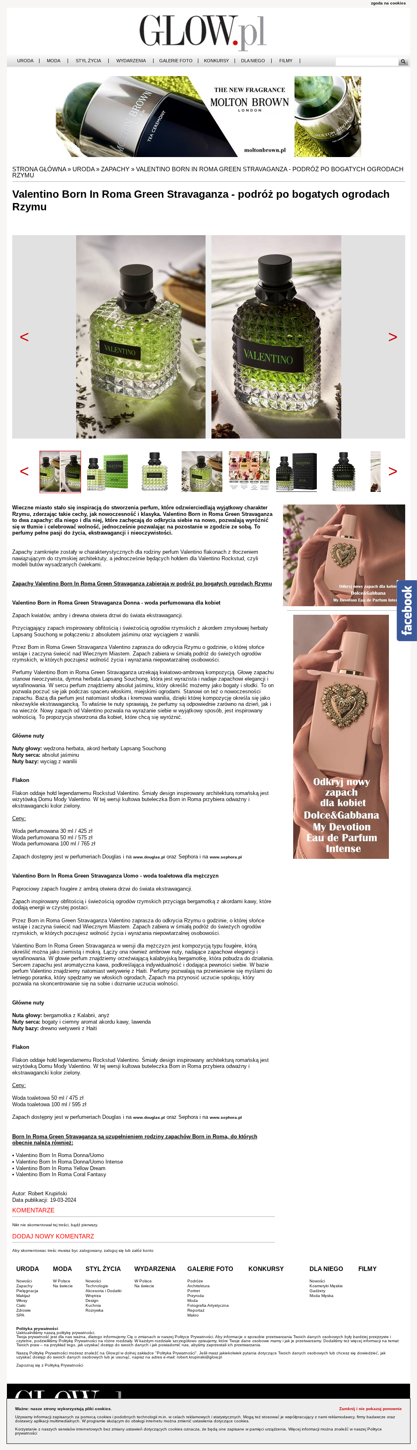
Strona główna (39, 169)
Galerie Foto (176, 61)
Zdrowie (23, 1310)
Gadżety (317, 1290)
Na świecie (63, 1286)
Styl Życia (88, 61)
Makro (193, 1315)
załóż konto (143, 1250)
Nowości (24, 1281)
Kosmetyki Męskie (326, 1286)
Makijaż (23, 1295)
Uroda (25, 61)
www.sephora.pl (226, 857)
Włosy (21, 1300)
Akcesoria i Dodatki (103, 1290)
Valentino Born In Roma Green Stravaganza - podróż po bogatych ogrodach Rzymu (208, 172)
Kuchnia (93, 1305)
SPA (20, 1315)
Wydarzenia (131, 61)
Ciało (21, 1305)
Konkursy (216, 61)
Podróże (195, 1281)
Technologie (97, 1286)
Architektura (198, 1286)
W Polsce (61, 1281)
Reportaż (195, 1310)
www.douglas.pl (149, 857)
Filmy (285, 61)
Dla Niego (253, 61)
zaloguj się (114, 1250)
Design (92, 1300)
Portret (193, 1290)
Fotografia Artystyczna (208, 1305)
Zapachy (115, 169)
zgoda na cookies (388, 3)
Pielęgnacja (27, 1290)
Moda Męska (321, 1295)
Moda (53, 61)
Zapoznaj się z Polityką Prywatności (49, 1365)
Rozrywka (94, 1310)
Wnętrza (93, 1295)
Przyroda (195, 1295)
